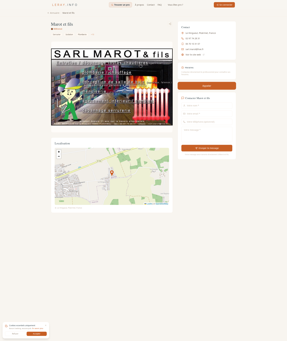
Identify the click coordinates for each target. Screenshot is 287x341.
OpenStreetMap (161, 203)
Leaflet (149, 203)
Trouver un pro (122, 4)
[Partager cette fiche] (170, 24)
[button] (112, 173)
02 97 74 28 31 (193, 38)
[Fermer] (46, 325)
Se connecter (225, 4)
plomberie (82, 34)
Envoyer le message (208, 148)
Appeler (206, 85)
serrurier (57, 34)
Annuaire (54, 12)
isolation (69, 34)
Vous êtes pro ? (175, 4)
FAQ (160, 4)
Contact (151, 4)
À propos (139, 4)
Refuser (15, 333)
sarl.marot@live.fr (195, 49)
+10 (92, 34)
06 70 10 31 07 (193, 43)
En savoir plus (37, 328)
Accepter (36, 333)
